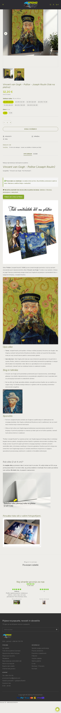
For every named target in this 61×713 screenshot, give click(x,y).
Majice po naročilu (8, 656)
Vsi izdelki (5, 648)
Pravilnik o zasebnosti (39, 653)
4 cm (10, 113)
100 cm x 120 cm (32, 105)
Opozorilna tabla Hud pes (11, 653)
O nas (33, 663)
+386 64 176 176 (17, 641)
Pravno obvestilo (37, 651)
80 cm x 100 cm (20, 105)
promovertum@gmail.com (11, 678)
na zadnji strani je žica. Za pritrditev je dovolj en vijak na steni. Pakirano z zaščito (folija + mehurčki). (30, 182)
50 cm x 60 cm (31, 102)
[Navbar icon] (3, 5)
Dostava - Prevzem (38, 666)
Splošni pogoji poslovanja (40, 648)
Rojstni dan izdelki (8, 666)
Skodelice (5, 658)
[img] (30, 584)
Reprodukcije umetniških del (11, 661)
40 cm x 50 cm (19, 102)
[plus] (10, 123)
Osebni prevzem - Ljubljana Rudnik (13, 681)
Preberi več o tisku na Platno (13, 197)
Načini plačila (36, 661)
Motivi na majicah (8, 663)
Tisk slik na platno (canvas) (11, 651)
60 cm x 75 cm (42, 102)
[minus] (4, 123)
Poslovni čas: (6, 683)
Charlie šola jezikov (8, 669)
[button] (7, 136)
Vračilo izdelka (37, 658)
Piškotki (34, 656)
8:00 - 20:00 (6, 686)
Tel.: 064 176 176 (7, 675)
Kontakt (34, 669)
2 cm (5, 113)
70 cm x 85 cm (8, 105)
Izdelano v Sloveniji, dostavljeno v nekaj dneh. (27, 191)
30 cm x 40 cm (8, 102)
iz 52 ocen (30, 585)
